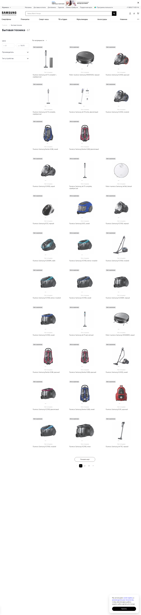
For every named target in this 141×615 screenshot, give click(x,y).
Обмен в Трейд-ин (72, 7)
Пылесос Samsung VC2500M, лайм (44, 261)
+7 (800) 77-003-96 (133, 7)
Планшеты (25, 19)
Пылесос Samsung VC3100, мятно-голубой (83, 261)
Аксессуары (102, 19)
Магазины (28, 7)
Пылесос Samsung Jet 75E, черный (117, 447)
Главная (4, 25)
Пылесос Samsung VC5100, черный (117, 223)
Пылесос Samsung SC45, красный (117, 409)
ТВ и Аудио (62, 19)
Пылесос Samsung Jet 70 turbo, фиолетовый (83, 112)
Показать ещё (84, 459)
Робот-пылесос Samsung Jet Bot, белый (119, 186)
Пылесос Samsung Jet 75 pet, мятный (81, 335)
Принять (124, 609)
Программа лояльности (105, 7)
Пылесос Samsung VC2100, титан (80, 447)
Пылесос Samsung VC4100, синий (117, 372)
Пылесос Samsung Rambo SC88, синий (45, 149)
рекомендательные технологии (123, 600)
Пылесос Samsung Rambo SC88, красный (46, 372)
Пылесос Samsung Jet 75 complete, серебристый (80, 187)
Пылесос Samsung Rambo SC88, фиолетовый (84, 149)
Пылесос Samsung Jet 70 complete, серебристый (44, 113)
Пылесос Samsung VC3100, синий (80, 298)
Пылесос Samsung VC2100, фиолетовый (46, 409)
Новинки (123, 19)
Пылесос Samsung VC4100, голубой (117, 112)
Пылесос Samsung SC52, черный (43, 223)
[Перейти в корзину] (138, 13)
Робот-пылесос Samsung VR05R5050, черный (84, 75)
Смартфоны (6, 19)
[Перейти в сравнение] (134, 13)
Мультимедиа (82, 19)
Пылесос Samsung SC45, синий (79, 223)
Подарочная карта (86, 7)
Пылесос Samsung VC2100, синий (44, 335)
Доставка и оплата (40, 7)
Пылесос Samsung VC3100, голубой (117, 261)
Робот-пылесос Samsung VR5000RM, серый (120, 335)
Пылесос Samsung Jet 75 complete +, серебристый (45, 76)
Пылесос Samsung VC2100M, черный (118, 298)
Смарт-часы (44, 19)
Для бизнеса (52, 7)
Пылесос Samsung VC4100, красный (117, 75)
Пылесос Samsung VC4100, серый (44, 186)
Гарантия (61, 7)
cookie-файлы (128, 598)
